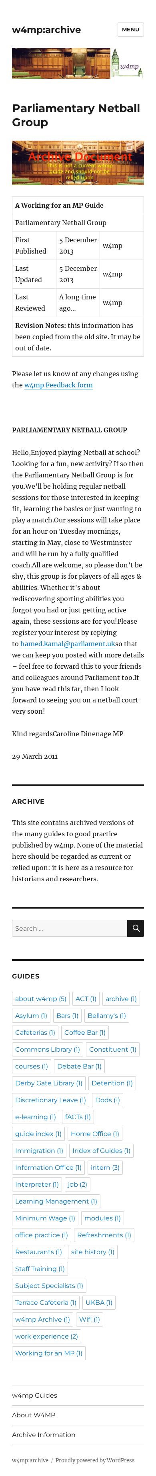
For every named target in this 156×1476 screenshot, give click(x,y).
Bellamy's (107, 1015)
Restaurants (38, 1252)
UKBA (99, 1302)
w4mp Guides (34, 1395)
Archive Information (44, 1435)
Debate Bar (79, 1066)
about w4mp (40, 999)
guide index (38, 1134)
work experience (46, 1336)
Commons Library (47, 1049)
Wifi (89, 1319)
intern (105, 1167)
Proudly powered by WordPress (95, 1460)
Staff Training (40, 1269)
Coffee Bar (85, 1032)
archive (121, 999)
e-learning (35, 1117)
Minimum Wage (45, 1218)
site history (92, 1252)
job (77, 1184)
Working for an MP (48, 1353)
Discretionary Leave (50, 1100)
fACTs (78, 1117)
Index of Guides (101, 1151)
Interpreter (37, 1184)
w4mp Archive (42, 1319)
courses (31, 1066)
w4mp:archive (46, 29)
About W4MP (33, 1415)
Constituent (112, 1049)
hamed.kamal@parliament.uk (67, 644)
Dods (107, 1100)
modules (102, 1218)
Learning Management (56, 1201)
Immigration (39, 1151)
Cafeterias (35, 1032)
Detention (112, 1083)
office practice (41, 1235)
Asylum (31, 1015)
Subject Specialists (49, 1286)
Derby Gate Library (48, 1083)
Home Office (95, 1134)
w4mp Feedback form (58, 385)
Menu (131, 29)
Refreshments (104, 1235)
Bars (67, 1015)
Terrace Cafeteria (45, 1302)
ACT (86, 999)
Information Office (48, 1167)
